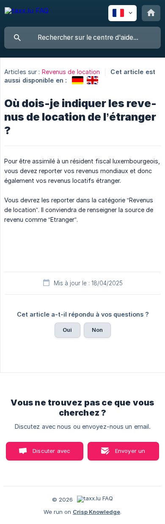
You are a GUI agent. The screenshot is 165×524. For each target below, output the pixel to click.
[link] (77, 80)
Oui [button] (67, 329)
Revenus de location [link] (71, 71)
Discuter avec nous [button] (51, 454)
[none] (27, 12)
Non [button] (97, 329)
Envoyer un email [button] (130, 454)
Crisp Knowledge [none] (96, 511)
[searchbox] (82, 38)
